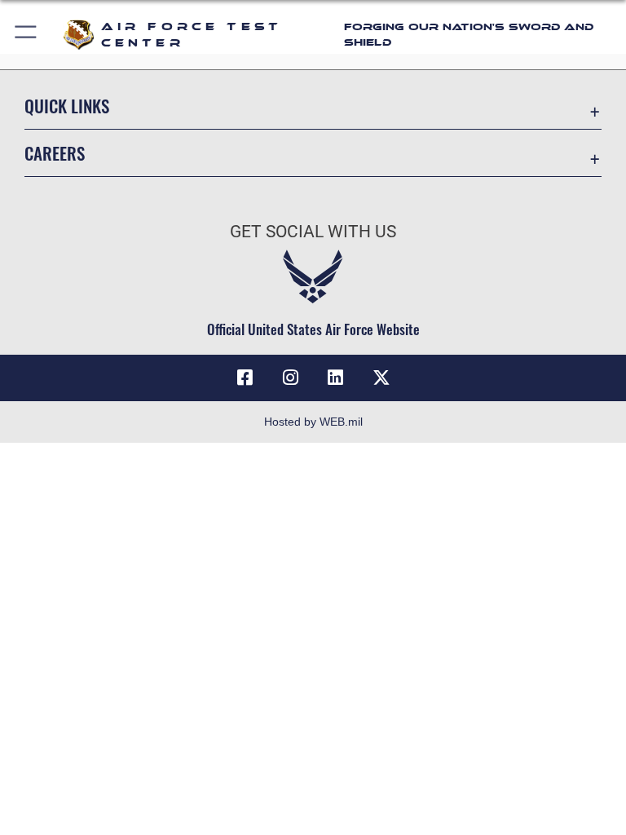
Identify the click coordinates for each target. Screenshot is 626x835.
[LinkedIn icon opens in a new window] (336, 377)
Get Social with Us (313, 231)
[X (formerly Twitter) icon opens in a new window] (381, 377)
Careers (54, 153)
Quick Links (66, 105)
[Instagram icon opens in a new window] (290, 377)
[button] (26, 34)
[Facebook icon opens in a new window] (244, 377)
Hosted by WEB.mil (313, 421)
